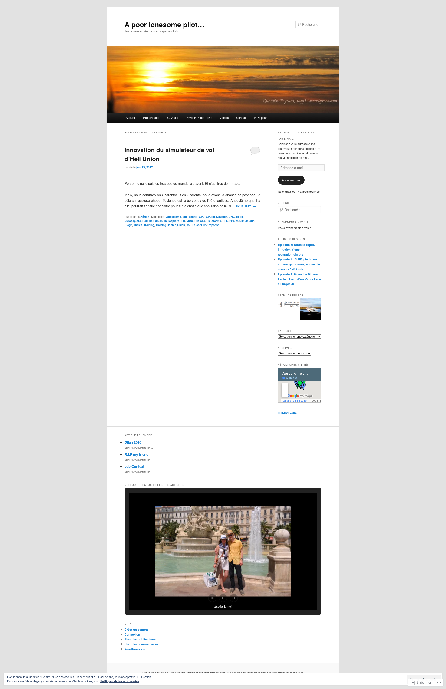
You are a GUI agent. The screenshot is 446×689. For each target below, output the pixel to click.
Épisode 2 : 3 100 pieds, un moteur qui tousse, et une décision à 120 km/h (299, 264)
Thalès (138, 225)
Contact (241, 117)
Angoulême (173, 216)
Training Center (166, 225)
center (193, 216)
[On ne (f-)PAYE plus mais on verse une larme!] (310, 309)
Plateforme (214, 221)
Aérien (144, 216)
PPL (225, 221)
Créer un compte (136, 629)
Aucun (139, 448)
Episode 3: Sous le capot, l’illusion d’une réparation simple (296, 249)
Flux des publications (140, 639)
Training (149, 225)
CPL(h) (210, 216)
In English (260, 117)
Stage (128, 225)
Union (181, 225)
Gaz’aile (172, 117)
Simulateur (246, 221)
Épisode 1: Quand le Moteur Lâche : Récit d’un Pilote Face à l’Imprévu (299, 279)
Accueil (131, 117)
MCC (190, 221)
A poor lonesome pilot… (164, 24)
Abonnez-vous (291, 180)
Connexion (132, 634)
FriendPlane (287, 412)
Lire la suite (245, 205)
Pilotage (199, 221)
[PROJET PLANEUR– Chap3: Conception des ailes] (288, 305)
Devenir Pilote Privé (199, 117)
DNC (232, 216)
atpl (185, 216)
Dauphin (221, 216)
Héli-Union (156, 221)
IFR (183, 221)
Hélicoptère (171, 221)
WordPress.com (136, 649)
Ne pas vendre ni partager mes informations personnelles (265, 673)
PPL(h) (233, 221)
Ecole (240, 216)
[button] (212, 598)
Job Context (134, 466)
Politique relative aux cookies (119, 681)
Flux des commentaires (141, 644)
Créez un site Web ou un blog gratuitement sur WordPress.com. (184, 673)
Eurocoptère (133, 221)
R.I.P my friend (136, 454)
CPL (201, 216)
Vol (188, 225)
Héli (145, 221)
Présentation (151, 117)
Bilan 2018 (133, 442)
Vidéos (224, 117)
